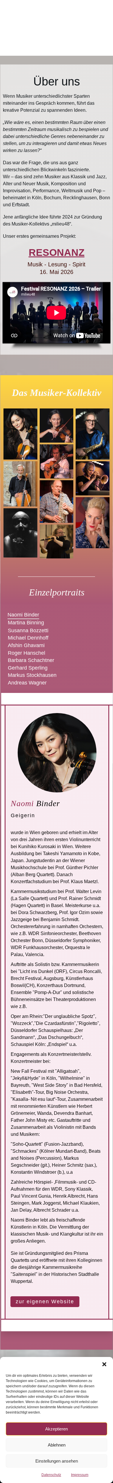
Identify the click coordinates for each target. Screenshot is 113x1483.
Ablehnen (56, 1444)
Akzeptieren (56, 1428)
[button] (104, 1364)
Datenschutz (51, 1475)
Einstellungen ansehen (56, 1460)
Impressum (79, 1475)
